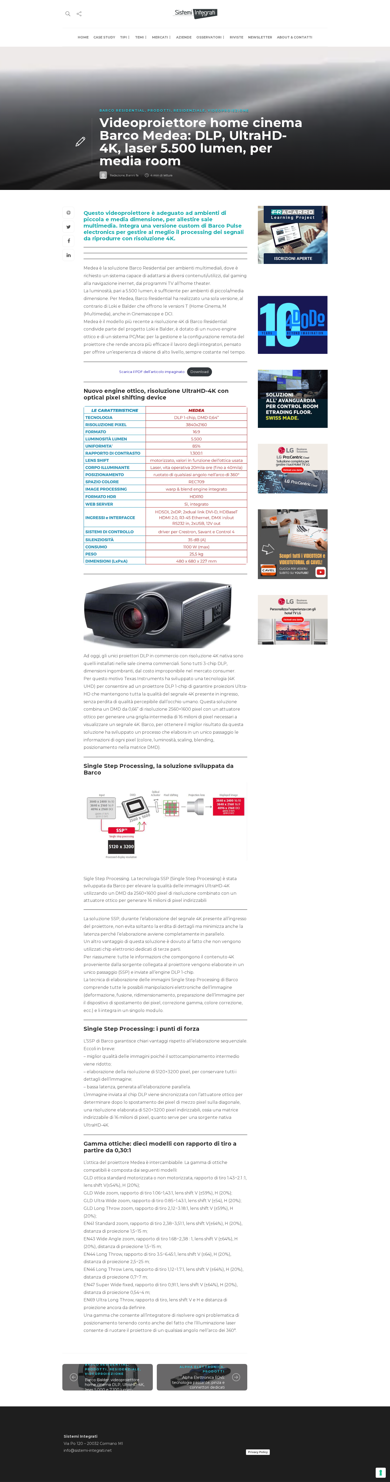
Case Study (104, 37)
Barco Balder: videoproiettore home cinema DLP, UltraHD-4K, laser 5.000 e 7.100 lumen (114, 1384)
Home (83, 37)
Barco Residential (122, 110)
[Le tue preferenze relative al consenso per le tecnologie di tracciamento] (381, 1473)
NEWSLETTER (260, 37)
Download (199, 372)
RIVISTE (236, 37)
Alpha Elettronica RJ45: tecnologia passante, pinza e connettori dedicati (198, 1382)
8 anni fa (132, 175)
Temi (139, 37)
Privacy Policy (258, 1452)
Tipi (123, 37)
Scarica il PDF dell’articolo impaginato (152, 372)
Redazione (117, 175)
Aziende (184, 37)
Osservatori (209, 37)
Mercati (160, 37)
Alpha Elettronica (201, 1367)
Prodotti (159, 110)
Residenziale (189, 110)
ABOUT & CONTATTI (294, 37)
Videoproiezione (228, 110)
